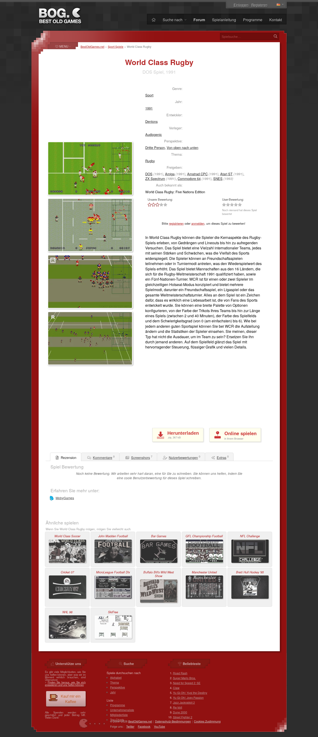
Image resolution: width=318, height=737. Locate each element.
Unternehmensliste (122, 710)
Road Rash (180, 673)
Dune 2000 (180, 712)
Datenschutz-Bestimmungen (173, 721)
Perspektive (117, 687)
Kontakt (275, 19)
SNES (218, 178)
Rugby (150, 160)
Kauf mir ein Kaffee (71, 698)
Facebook (144, 726)
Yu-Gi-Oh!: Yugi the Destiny (190, 693)
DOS (148, 173)
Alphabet (116, 677)
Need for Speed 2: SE (186, 683)
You (159, 726)
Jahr (113, 692)
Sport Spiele (115, 46)
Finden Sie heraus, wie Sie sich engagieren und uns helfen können (65, 683)
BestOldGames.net (92, 46)
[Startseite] (153, 20)
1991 (149, 108)
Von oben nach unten (182, 147)
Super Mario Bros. (184, 678)
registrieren (176, 223)
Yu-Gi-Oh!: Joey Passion (188, 697)
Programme (252, 19)
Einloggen (241, 4)
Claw (176, 688)
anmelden (197, 223)
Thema (114, 682)
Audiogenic (153, 134)
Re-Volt (177, 707)
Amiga (170, 173)
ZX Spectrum (155, 178)
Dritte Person (155, 147)
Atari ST (226, 173)
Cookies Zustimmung (207, 721)
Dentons (151, 121)
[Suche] (275, 36)
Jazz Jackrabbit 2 (184, 702)
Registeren (259, 4)
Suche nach (173, 19)
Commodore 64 (189, 178)
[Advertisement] (85, 111)
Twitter (130, 726)
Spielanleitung (224, 19)
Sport (149, 95)
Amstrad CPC (197, 173)
